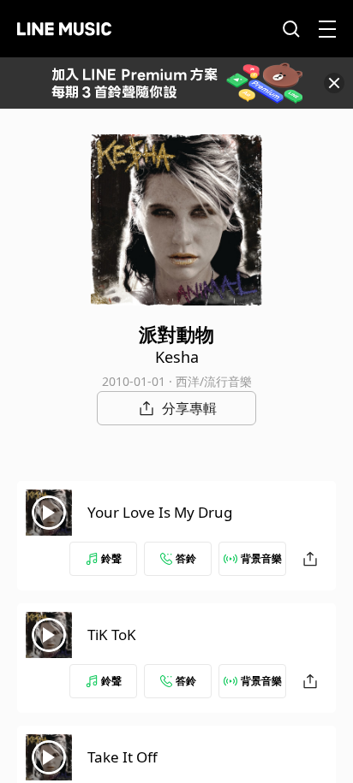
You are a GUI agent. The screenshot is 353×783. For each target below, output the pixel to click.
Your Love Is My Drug (159, 512)
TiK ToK (111, 634)
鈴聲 (111, 558)
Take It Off (122, 757)
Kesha (177, 357)
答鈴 (186, 558)
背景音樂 (261, 558)
